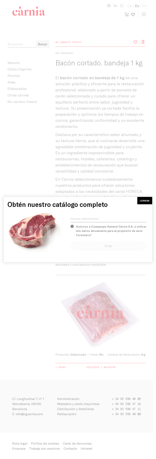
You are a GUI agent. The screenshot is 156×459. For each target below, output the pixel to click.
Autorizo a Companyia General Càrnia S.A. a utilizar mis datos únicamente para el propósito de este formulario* (111, 231)
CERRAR (145, 200)
